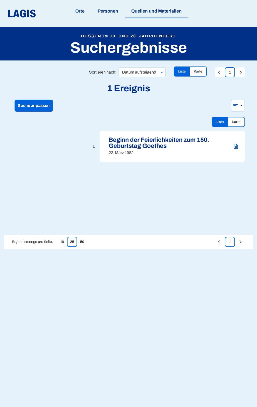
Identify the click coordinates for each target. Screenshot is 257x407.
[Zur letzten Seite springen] (240, 72)
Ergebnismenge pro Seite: (32, 242)
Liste (182, 71)
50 (82, 242)
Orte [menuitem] (80, 11)
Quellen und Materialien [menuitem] (156, 11)
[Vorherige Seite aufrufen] (220, 72)
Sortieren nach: (102, 72)
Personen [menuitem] (108, 11)
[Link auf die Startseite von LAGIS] (50, 13)
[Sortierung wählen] (238, 106)
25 (72, 242)
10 (62, 242)
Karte (198, 71)
